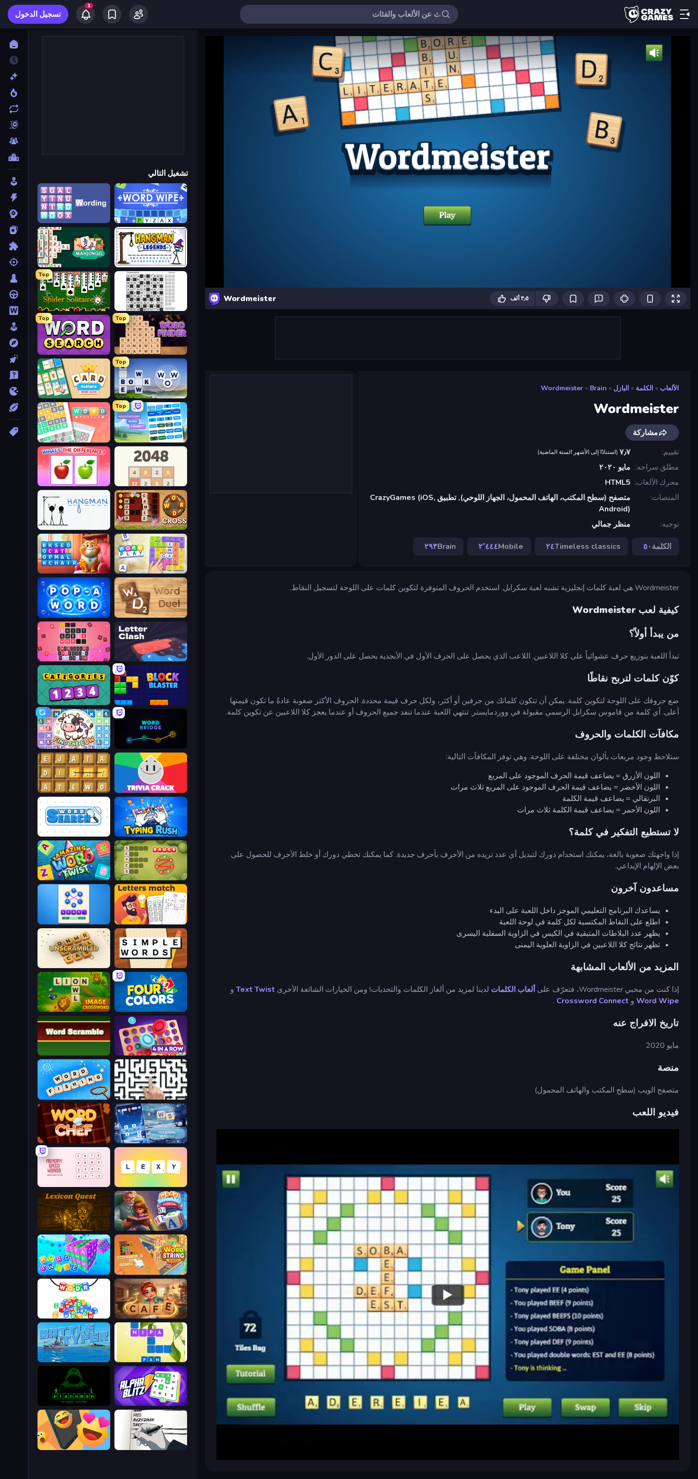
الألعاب (669, 388)
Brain (598, 388)
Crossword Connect (593, 1001)
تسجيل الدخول (38, 14)
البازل (621, 388)
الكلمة (644, 388)
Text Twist (255, 989)
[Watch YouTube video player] (447, 1294)
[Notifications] (85, 14)
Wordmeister (562, 388)
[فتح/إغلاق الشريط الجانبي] (684, 14)
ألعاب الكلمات (513, 989)
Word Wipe (657, 1001)
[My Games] (112, 14)
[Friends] (138, 14)
